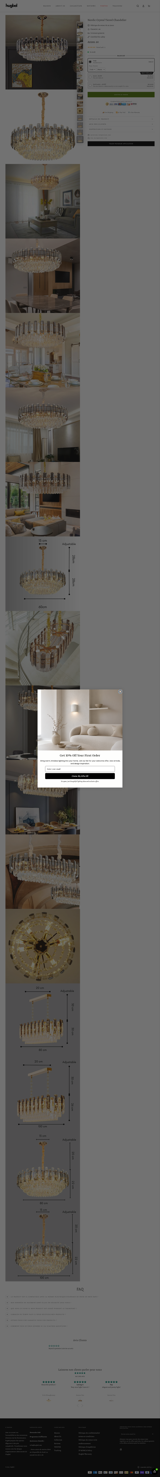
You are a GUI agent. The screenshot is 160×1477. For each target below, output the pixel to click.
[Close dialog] (120, 691)
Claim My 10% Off (80, 776)
